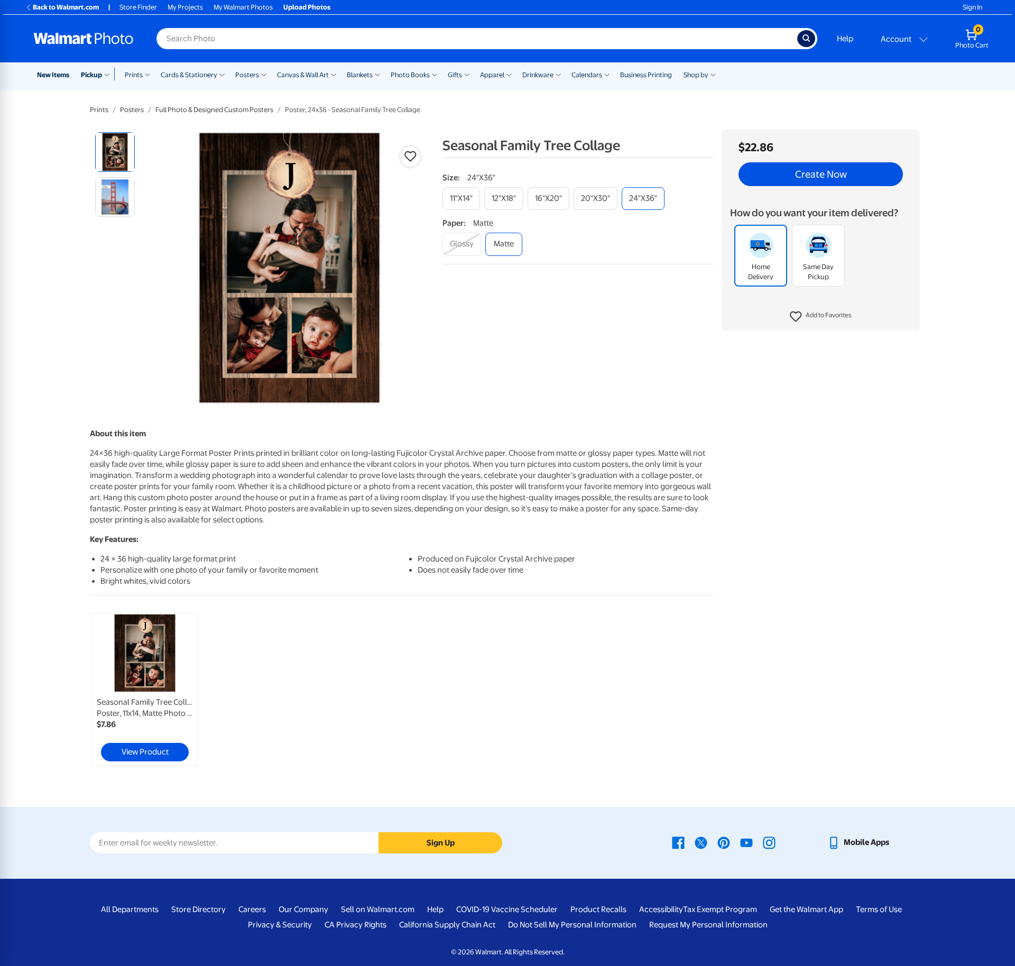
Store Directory (198, 909)
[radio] (115, 152)
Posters (247, 75)
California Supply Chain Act (447, 925)
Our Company (303, 909)
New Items (53, 75)
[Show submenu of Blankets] (377, 74)
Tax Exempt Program (720, 909)
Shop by (696, 75)
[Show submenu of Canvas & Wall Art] (333, 74)
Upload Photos (306, 7)
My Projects (185, 7)
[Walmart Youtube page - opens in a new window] (746, 842)
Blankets (360, 75)
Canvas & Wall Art (303, 75)
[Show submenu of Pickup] (109, 74)
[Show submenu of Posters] (264, 74)
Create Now (821, 174)
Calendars (586, 75)
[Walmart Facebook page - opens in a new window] (678, 842)
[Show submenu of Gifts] (467, 74)
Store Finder (138, 7)
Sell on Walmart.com (377, 909)
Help (845, 38)
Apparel (492, 75)
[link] (145, 689)
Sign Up (441, 843)
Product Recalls (598, 909)
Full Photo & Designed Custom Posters (214, 110)
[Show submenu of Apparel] (509, 74)
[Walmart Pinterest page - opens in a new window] (723, 842)
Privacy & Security (280, 925)
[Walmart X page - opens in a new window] (701, 842)
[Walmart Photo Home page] (83, 38)
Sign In (972, 7)
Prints (134, 75)
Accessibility (661, 909)
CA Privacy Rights (355, 925)
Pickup (91, 75)
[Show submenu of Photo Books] (434, 74)
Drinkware (537, 75)
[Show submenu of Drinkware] (558, 74)
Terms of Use (879, 909)
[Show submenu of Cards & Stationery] (222, 74)
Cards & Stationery (189, 75)
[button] (820, 317)
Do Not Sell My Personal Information (572, 925)
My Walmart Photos (243, 7)
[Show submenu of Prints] (147, 74)
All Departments (130, 909)
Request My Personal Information (708, 925)
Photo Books (410, 75)
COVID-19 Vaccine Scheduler (507, 909)
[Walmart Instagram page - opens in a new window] (769, 842)
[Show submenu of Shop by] (713, 74)
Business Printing (646, 75)
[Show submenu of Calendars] (607, 74)
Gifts (455, 75)
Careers (252, 909)
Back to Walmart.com (66, 7)
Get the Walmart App (806, 909)
